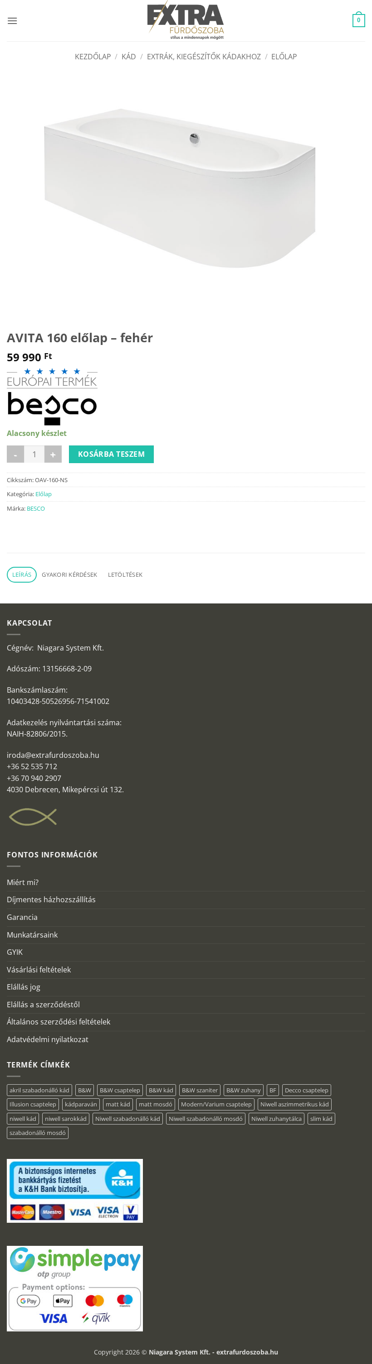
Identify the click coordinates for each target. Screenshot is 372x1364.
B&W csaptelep (120, 1090)
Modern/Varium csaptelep (216, 1104)
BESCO (36, 508)
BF (272, 1090)
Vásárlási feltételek (39, 970)
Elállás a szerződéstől (43, 1005)
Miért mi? (23, 882)
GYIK (15, 952)
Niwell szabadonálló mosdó (206, 1119)
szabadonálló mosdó (38, 1133)
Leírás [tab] (22, 574)
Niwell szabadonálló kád (127, 1119)
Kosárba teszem (111, 454)
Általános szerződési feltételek (58, 1022)
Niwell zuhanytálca (276, 1119)
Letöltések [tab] (125, 574)
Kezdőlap (93, 57)
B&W (84, 1090)
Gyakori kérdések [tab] (69, 574)
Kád (129, 57)
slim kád (321, 1119)
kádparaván (81, 1104)
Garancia (22, 917)
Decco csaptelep (306, 1090)
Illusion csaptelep (33, 1104)
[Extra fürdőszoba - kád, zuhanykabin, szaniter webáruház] (186, 20)
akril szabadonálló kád (39, 1090)
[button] (12, 21)
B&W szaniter (200, 1090)
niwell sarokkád (66, 1119)
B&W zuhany (243, 1090)
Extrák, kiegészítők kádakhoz (204, 57)
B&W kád (161, 1090)
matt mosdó (155, 1104)
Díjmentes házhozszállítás (51, 900)
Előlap (284, 57)
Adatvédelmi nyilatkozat (47, 1039)
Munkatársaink (32, 935)
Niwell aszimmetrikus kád (294, 1104)
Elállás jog (23, 987)
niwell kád (23, 1119)
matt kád (118, 1104)
